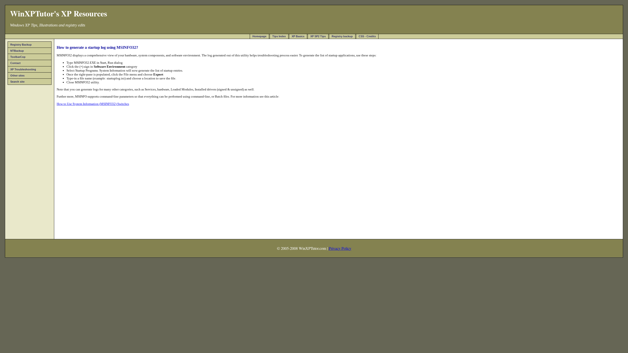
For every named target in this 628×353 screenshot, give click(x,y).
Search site (17, 81)
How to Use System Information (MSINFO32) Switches (93, 104)
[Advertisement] (29, 160)
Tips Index (279, 36)
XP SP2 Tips (318, 36)
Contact (15, 63)
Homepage (259, 36)
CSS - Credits (367, 36)
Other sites (17, 75)
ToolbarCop (18, 56)
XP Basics (298, 36)
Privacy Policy (340, 248)
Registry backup (342, 36)
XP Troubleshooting (23, 69)
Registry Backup (21, 44)
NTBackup (17, 50)
